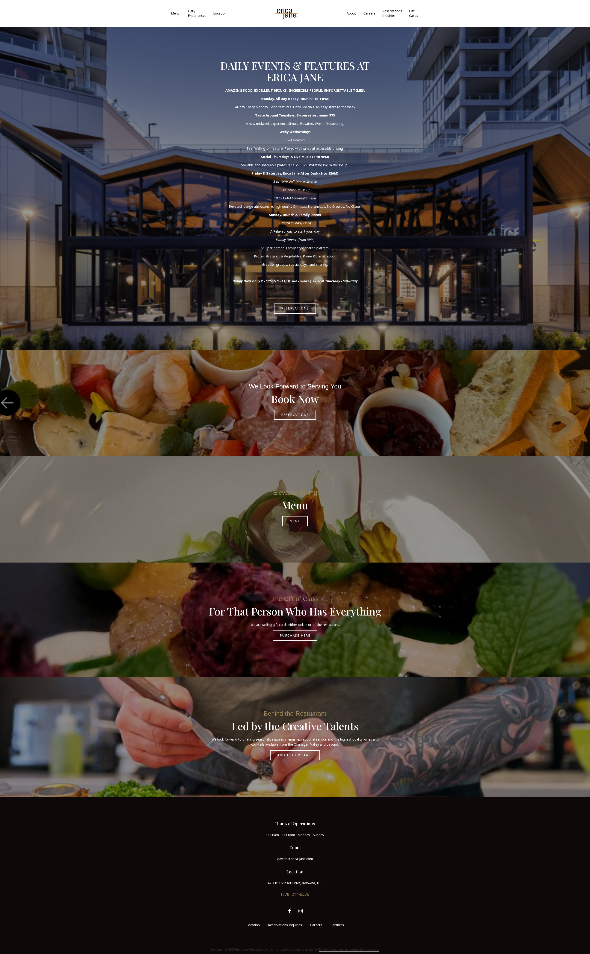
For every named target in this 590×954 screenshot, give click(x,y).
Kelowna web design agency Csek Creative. (349, 949)
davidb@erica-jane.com (295, 859)
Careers (369, 13)
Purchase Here (295, 635)
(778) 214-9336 (295, 894)
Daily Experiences (197, 13)
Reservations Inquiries (392, 13)
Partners (337, 925)
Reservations (295, 308)
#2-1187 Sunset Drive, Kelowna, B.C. (295, 883)
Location (220, 13)
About (351, 13)
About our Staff (295, 755)
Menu (175, 13)
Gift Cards (413, 13)
